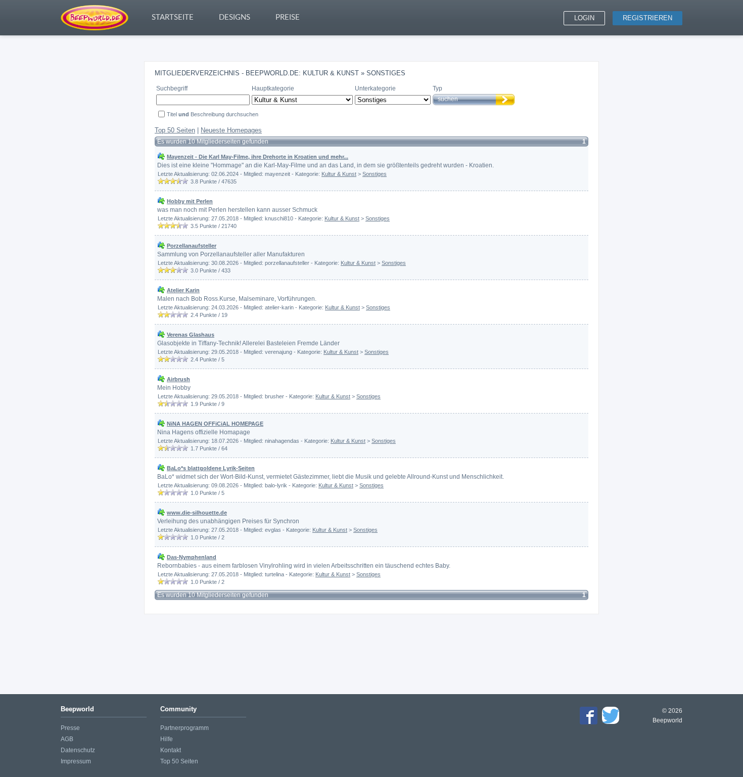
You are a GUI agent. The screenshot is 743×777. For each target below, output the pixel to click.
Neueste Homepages (231, 130)
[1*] (161, 181)
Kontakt (170, 750)
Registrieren (647, 18)
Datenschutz (78, 750)
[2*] (167, 181)
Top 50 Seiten (175, 130)
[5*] (185, 181)
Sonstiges (374, 174)
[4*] (179, 181)
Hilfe (166, 739)
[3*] (173, 181)
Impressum (76, 761)
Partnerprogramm (184, 728)
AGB (67, 739)
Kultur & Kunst (338, 174)
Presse (70, 728)
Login (584, 18)
